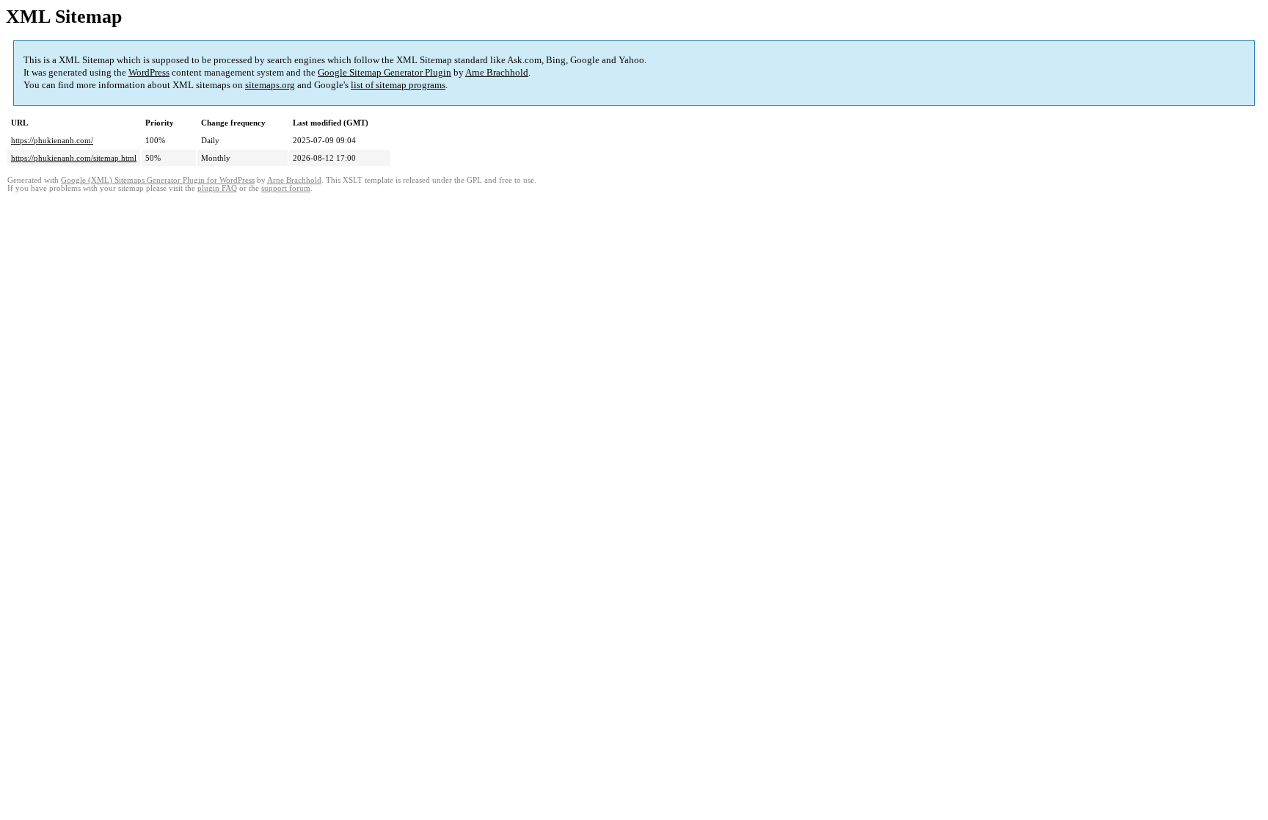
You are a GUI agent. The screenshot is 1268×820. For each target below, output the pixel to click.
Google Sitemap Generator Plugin (384, 72)
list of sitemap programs (398, 84)
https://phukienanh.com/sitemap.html (73, 157)
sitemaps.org (270, 84)
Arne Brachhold (496, 72)
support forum (285, 188)
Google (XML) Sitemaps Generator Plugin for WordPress (158, 180)
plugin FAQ (217, 188)
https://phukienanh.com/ (52, 140)
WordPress (149, 72)
